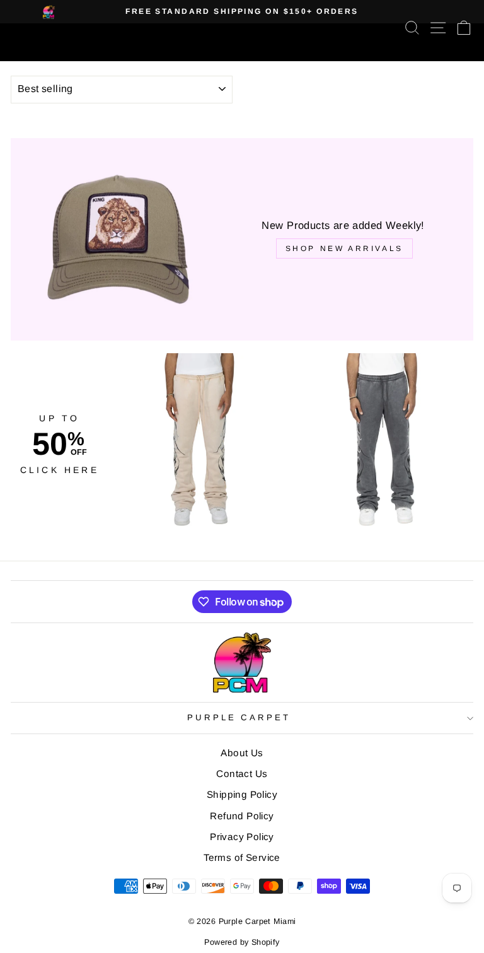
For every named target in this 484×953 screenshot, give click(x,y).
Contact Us (241, 773)
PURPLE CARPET (239, 717)
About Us (242, 752)
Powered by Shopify (241, 942)
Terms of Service (242, 857)
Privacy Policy (242, 836)
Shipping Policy (242, 794)
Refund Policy (242, 815)
